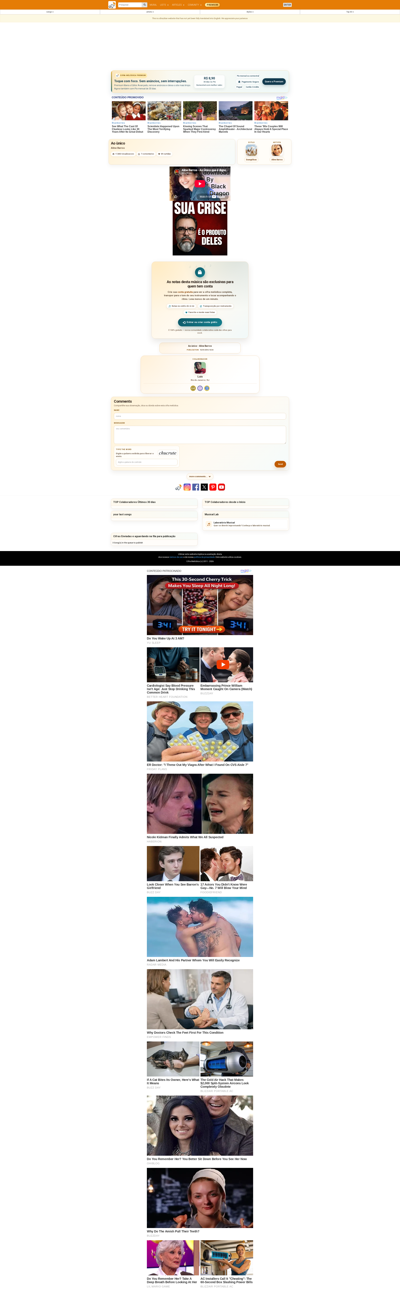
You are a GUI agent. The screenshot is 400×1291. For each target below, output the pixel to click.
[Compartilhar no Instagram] (187, 487)
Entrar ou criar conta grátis (202, 322)
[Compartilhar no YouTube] (221, 487)
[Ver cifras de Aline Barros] (277, 150)
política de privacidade (204, 557)
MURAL (153, 5)
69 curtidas (166, 154)
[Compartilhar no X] (204, 487)
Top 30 (349, 12)
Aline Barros (118, 148)
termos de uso (176, 557)
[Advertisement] (200, 47)
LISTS (164, 5)
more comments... (198, 476)
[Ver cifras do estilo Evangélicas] (251, 150)
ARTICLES (178, 5)
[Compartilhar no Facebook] (195, 487)
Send (280, 464)
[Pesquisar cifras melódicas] (144, 4)
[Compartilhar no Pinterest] (212, 487)
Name (116, 410)
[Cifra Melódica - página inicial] (113, 5)
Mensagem (119, 423)
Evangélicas (251, 160)
